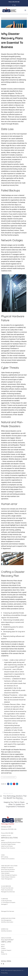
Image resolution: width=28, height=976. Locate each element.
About (2, 946)
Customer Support (6, 950)
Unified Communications (7, 858)
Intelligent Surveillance (7, 867)
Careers (3, 948)
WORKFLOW (4, 929)
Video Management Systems (9, 875)
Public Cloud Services (7, 890)
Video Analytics (5, 873)
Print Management (6, 920)
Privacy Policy (4, 973)
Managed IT (4, 904)
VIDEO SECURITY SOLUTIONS (9, 865)
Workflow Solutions (6, 931)
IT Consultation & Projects (8, 902)
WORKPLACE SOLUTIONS (8, 918)
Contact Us (4, 954)
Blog (2, 952)
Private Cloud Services (7, 888)
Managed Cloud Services (8, 891)
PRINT (3, 840)
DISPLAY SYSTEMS (6, 938)
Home (3, 944)
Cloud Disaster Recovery (8, 777)
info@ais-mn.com (6, 835)
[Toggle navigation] (22, 10)
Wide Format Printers (7, 846)
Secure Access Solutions (7, 871)
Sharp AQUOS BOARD (7, 939)
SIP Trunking (4, 857)
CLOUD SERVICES (6, 886)
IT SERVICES (4, 898)
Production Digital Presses (8, 844)
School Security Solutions (8, 869)
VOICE (3, 855)
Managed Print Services (7, 911)
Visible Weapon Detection (8, 877)
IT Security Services (6, 900)
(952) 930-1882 (15, 1)
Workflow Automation (7, 922)
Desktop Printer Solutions (8, 848)
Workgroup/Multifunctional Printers (11, 842)
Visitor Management (6, 878)
